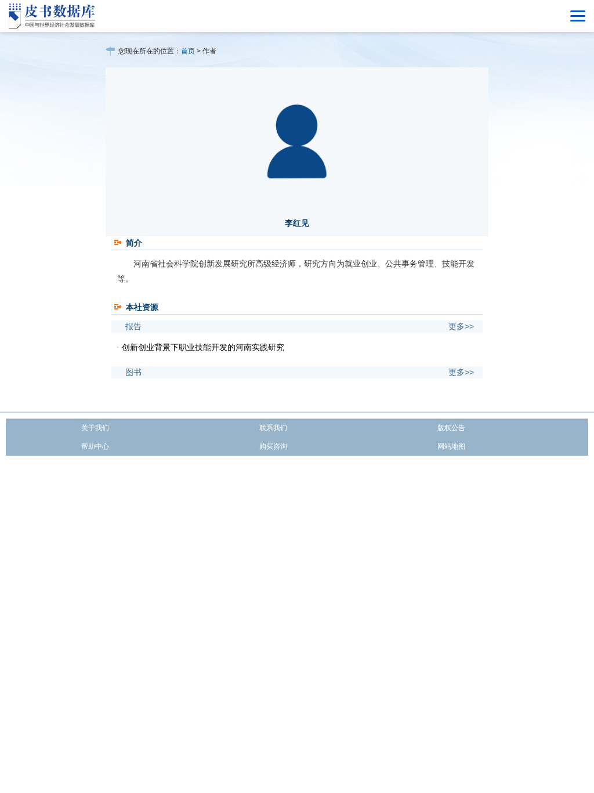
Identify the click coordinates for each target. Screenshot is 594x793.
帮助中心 (95, 446)
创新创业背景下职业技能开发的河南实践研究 (203, 347)
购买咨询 (273, 446)
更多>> (461, 326)
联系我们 (273, 428)
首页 (188, 51)
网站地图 (451, 446)
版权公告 (451, 428)
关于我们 (95, 428)
